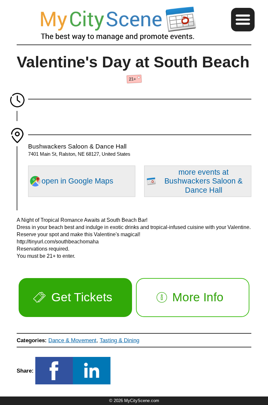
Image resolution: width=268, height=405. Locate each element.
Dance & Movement (72, 340)
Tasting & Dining (119, 340)
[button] (243, 19)
